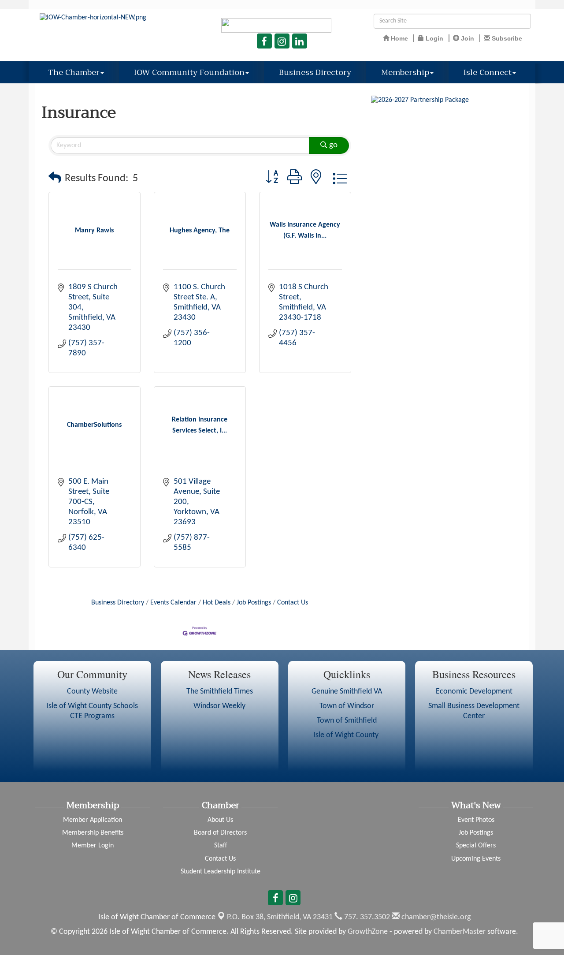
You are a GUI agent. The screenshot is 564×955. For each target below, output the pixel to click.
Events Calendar (173, 602)
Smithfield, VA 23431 (280, 917)
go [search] (333, 145)
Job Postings (254, 602)
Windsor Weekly (219, 706)
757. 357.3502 (366, 917)
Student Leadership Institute (220, 871)
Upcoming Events (476, 858)
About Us (220, 820)
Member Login (92, 845)
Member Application (92, 820)
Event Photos (476, 820)
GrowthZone (368, 932)
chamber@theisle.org (435, 917)
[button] (54, 178)
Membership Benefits (92, 832)
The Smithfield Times (219, 691)
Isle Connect (488, 72)
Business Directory (315, 72)
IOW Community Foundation (189, 72)
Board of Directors (220, 832)
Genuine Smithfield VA (347, 691)
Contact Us (292, 602)
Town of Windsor (346, 706)
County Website (92, 691)
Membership (405, 72)
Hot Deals (216, 602)
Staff (220, 845)
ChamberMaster (460, 932)
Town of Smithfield (347, 720)
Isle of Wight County (346, 735)
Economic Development (474, 691)
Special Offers (476, 845)
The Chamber (74, 72)
